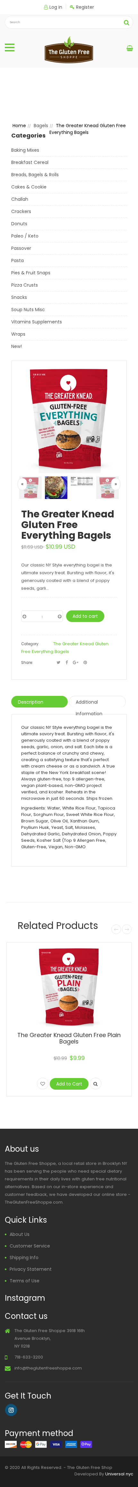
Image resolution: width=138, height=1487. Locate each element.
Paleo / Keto (25, 236)
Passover (21, 248)
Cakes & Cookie (29, 187)
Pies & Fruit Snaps (30, 273)
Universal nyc (119, 1474)
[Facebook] (66, 662)
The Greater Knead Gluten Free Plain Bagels (69, 1038)
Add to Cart (69, 1084)
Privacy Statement (31, 1269)
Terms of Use (24, 1281)
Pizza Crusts (24, 285)
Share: (27, 662)
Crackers (21, 211)
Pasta (17, 260)
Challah (19, 199)
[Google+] (75, 662)
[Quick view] (95, 1083)
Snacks (19, 297)
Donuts (19, 223)
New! (16, 346)
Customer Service (30, 1246)
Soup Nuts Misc (28, 309)
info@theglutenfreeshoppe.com (48, 1368)
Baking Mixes (25, 150)
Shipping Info (24, 1257)
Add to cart (85, 616)
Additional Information (89, 703)
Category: (30, 644)
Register (85, 7)
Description (30, 702)
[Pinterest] (85, 662)
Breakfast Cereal (29, 162)
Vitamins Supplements (36, 322)
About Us (20, 1234)
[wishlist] (42, 1083)
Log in (55, 7)
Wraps (18, 334)
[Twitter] (58, 662)
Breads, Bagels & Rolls (35, 174)
